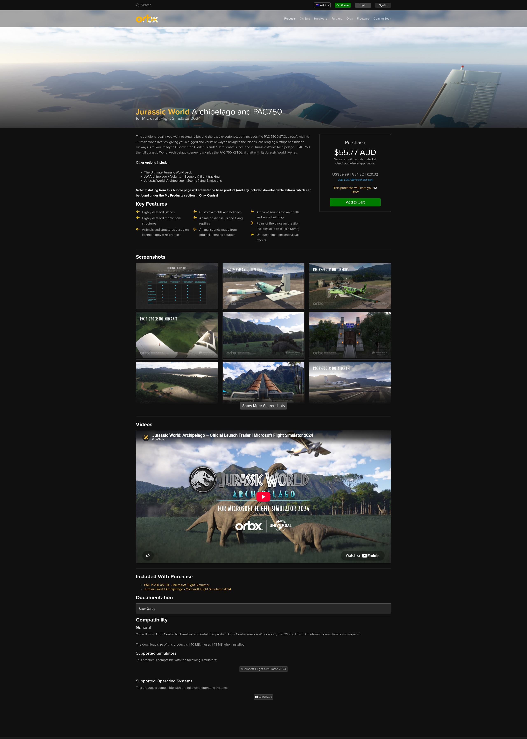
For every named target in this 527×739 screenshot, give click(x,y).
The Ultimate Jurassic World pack (168, 172)
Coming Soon (382, 18)
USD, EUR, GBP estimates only (355, 180)
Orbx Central (165, 634)
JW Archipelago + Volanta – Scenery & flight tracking (182, 177)
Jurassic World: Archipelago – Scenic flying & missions (183, 181)
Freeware (363, 18)
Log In (363, 5)
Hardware (320, 18)
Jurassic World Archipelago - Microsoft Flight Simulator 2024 (187, 589)
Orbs (349, 18)
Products (290, 18)
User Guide (147, 609)
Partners (336, 18)
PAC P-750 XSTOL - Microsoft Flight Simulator (176, 585)
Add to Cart (355, 202)
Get (342, 5)
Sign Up (383, 5)
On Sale (305, 18)
